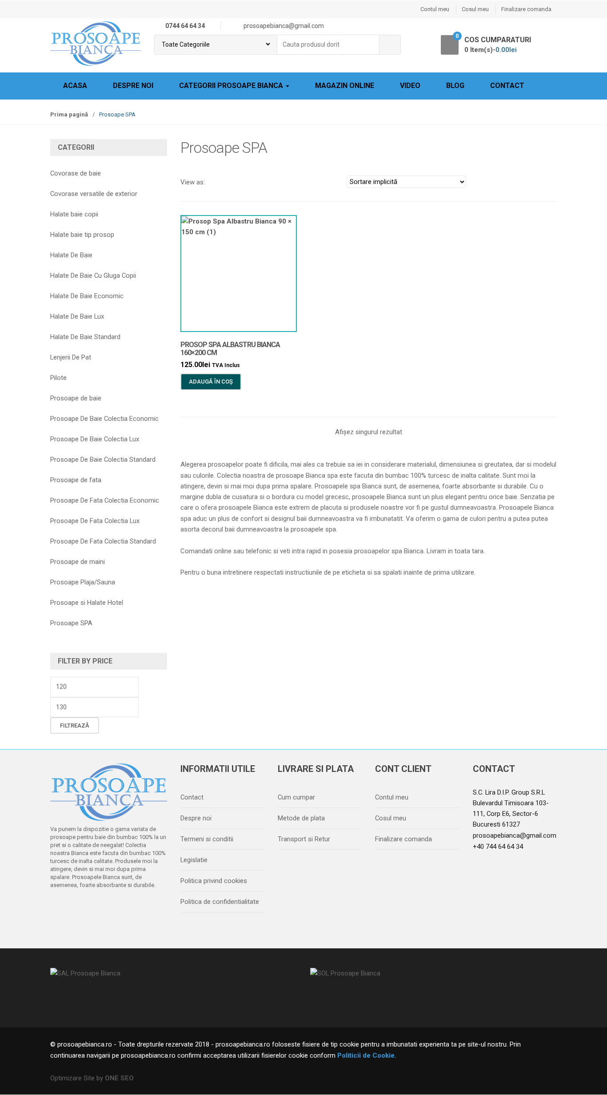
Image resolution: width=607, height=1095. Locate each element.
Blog (455, 85)
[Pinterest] (134, 908)
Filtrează (74, 725)
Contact (507, 85)
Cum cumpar (296, 797)
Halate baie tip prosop (82, 235)
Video (410, 85)
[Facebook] (59, 908)
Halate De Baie (71, 255)
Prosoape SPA (71, 623)
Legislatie (194, 860)
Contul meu (434, 9)
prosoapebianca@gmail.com (514, 835)
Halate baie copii (74, 214)
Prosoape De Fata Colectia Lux (95, 521)
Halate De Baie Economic (87, 296)
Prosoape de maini (77, 562)
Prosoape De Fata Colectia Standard (103, 541)
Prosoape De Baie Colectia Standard (103, 460)
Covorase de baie (75, 173)
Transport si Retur (304, 839)
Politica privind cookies (213, 881)
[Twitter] (78, 908)
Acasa (75, 85)
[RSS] (153, 908)
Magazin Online (344, 85)
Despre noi (133, 85)
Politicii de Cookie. (365, 1055)
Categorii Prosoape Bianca (232, 85)
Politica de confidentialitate (219, 902)
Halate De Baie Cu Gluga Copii (93, 276)
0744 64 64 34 (185, 25)
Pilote (58, 378)
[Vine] (97, 908)
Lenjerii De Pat (70, 357)
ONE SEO (119, 1078)
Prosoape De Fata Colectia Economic (104, 500)
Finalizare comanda (526, 9)
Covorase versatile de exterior (93, 194)
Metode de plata (301, 818)
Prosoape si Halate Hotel (86, 603)
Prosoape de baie (75, 398)
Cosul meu (475, 9)
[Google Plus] (115, 908)
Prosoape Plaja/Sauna (82, 582)
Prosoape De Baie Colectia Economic (104, 419)
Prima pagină (69, 114)
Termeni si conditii (206, 839)
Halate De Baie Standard (85, 337)
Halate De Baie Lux (77, 316)
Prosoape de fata (75, 480)
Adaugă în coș (211, 381)
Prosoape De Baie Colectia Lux (94, 439)
